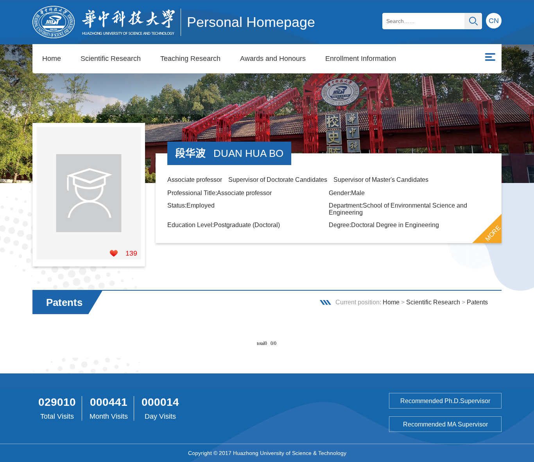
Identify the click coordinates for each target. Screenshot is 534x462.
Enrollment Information (360, 58)
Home (51, 58)
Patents (477, 302)
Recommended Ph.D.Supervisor (445, 401)
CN (494, 21)
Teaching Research (190, 58)
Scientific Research (111, 58)
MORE (493, 233)
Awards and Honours (273, 58)
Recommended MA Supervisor (445, 424)
